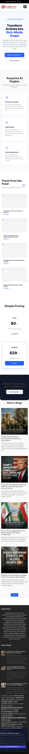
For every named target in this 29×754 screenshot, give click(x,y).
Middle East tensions (8, 726)
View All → (23, 185)
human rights (7, 714)
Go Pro (14, 363)
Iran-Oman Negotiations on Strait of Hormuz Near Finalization (13, 533)
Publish (8, 1)
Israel (8, 720)
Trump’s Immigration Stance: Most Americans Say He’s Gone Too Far (13, 486)
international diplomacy (20, 714)
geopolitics (4, 710)
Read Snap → (6, 214)
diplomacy (20, 698)
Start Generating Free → (14, 55)
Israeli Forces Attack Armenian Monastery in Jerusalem (11, 438)
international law (6, 716)
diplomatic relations (7, 700)
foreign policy (7, 702)
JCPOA (20, 722)
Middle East (5, 724)
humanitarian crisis (9, 712)
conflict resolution (10, 698)
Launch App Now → (14, 392)
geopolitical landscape (7, 705)
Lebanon (25, 722)
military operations (6, 728)
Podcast (13, 1)
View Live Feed (14, 60)
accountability (4, 695)
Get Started (14, 334)
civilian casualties (19, 695)
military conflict (19, 726)
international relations (13, 718)
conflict (3, 697)
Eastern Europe (19, 700)
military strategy (16, 728)
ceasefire (10, 695)
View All (14, 595)
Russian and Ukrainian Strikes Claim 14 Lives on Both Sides (13, 576)
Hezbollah (16, 710)
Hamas (10, 709)
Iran (3, 720)
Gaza (15, 702)
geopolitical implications (19, 703)
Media (19, 1)
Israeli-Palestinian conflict (9, 722)
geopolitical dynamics (7, 703)
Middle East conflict (16, 724)
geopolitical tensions (12, 708)
